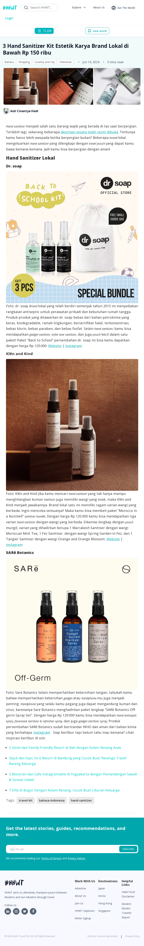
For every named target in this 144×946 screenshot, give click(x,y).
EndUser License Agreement (103, 936)
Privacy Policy (132, 936)
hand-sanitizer (81, 800)
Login (9, 18)
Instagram (73, 345)
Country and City (45, 62)
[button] (79, 7)
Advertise (80, 888)
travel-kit (26, 800)
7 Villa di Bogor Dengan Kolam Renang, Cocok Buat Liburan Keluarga (64, 790)
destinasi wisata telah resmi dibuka (89, 132)
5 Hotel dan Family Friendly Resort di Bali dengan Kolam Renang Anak (65, 747)
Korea (102, 896)
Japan (101, 888)
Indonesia (65, 62)
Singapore (104, 911)
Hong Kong (105, 903)
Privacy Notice (76, 858)
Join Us (79, 903)
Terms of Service (51, 858)
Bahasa (9, 62)
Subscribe (128, 849)
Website (55, 345)
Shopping (24, 62)
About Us (80, 896)
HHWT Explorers (85, 911)
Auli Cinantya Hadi (24, 111)
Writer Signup (83, 918)
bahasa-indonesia (51, 800)
